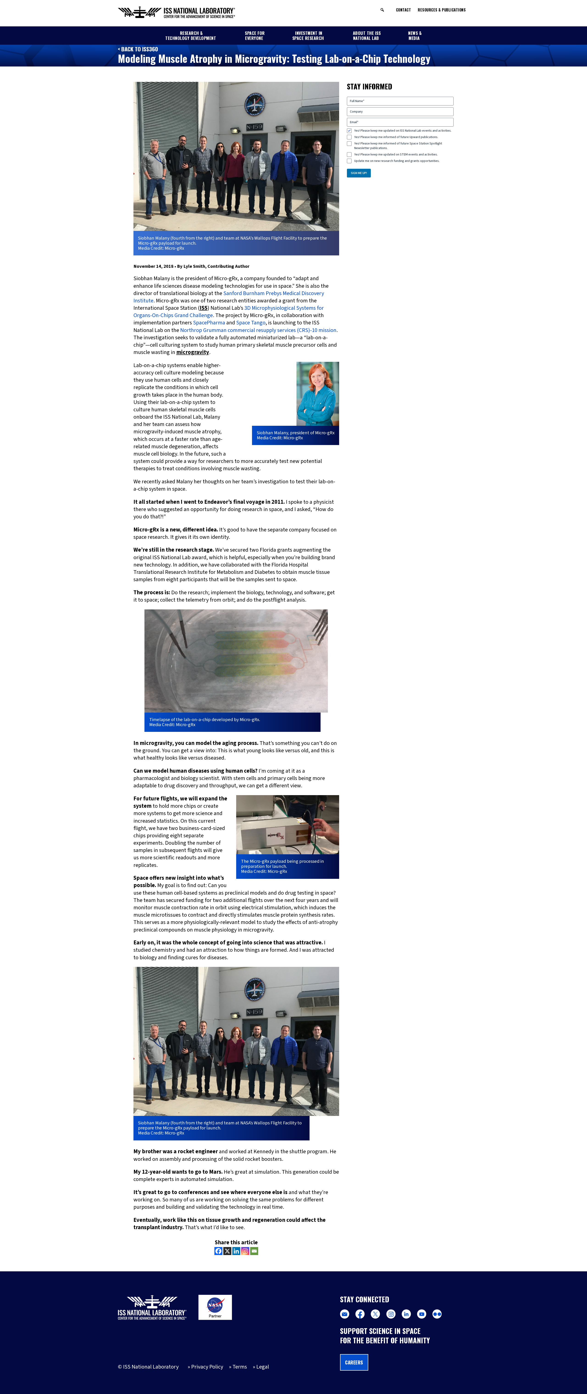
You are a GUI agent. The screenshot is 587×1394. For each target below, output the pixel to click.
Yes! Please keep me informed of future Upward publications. (396, 137)
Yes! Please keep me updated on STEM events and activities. (396, 154)
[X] (227, 1251)
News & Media (415, 35)
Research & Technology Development (190, 35)
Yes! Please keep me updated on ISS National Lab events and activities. (402, 130)
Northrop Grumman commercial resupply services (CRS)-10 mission (258, 330)
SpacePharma (209, 323)
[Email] (254, 1251)
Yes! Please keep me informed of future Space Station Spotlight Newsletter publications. (398, 145)
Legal (262, 1367)
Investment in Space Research (308, 35)
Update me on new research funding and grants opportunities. (397, 161)
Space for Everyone (255, 35)
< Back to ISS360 (138, 49)
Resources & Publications (442, 10)
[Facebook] (218, 1251)
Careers (354, 1362)
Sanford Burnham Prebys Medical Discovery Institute (228, 297)
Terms (240, 1367)
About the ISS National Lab (367, 35)
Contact (403, 10)
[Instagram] (245, 1251)
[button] (382, 9)
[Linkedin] (236, 1251)
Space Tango (251, 323)
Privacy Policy (207, 1367)
